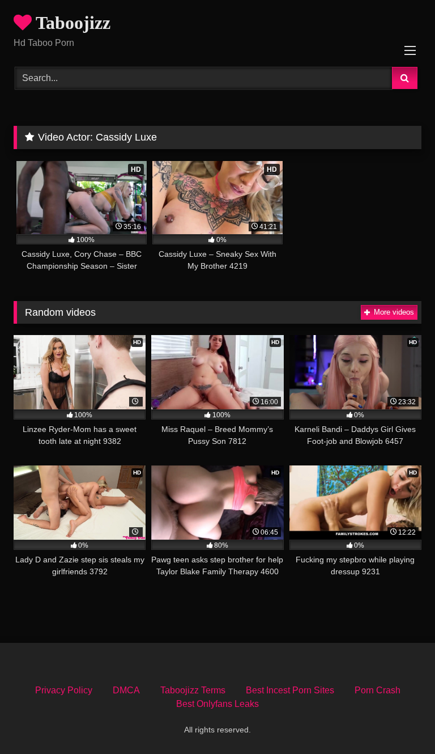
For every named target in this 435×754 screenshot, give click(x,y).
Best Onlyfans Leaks (217, 704)
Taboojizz (71, 22)
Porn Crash (377, 690)
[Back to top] (399, 720)
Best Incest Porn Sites (290, 690)
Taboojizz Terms (192, 690)
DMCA (126, 690)
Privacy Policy (63, 690)
